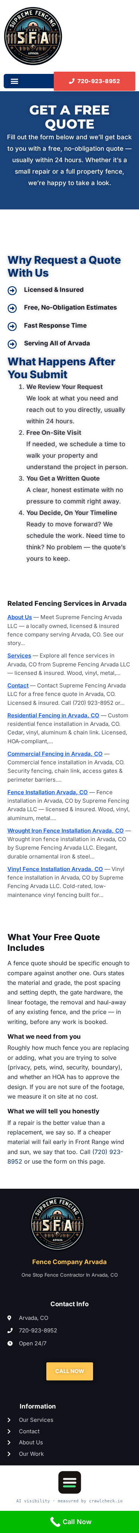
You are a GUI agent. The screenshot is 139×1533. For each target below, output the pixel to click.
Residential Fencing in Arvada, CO (53, 715)
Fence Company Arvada (69, 1262)
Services (19, 655)
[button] (14, 81)
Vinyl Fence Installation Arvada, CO (55, 869)
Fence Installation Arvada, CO (47, 792)
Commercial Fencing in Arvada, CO (55, 753)
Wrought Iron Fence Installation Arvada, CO (65, 830)
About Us (19, 617)
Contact (18, 685)
